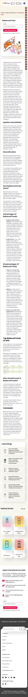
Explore (4, 640)
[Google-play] (6, 684)
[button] (24, 3)
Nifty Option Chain (7, 661)
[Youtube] (14, 677)
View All (23, 509)
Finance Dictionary (10, 13)
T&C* (18, 33)
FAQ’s (3, 646)
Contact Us (5, 667)
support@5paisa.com (8, 670)
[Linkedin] (11, 677)
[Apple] (3, 684)
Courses (4, 636)
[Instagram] (8, 677)
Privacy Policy (5, 664)
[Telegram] (6, 677)
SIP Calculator (6, 657)
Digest (4, 650)
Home (2, 13)
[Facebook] (3, 677)
